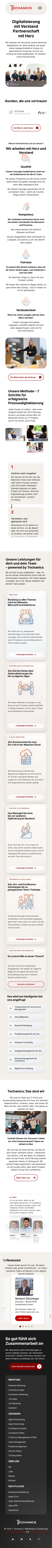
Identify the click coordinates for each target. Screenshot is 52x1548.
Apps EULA (13, 1496)
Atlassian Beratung (16, 1385)
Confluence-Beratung (18, 1394)
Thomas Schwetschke (15, 1531)
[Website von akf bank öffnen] (14, 112)
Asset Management (17, 1442)
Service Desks (14, 1451)
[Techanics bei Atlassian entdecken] (13, 1539)
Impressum (13, 1510)
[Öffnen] (40, 8)
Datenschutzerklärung (18, 1492)
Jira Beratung (14, 1403)
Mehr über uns (23, 1178)
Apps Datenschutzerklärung (21, 1501)
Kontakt (12, 1480)
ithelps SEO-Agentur (39, 1531)
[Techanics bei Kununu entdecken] (30, 1539)
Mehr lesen (23, 1318)
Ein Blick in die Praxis (23, 128)
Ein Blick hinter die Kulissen (23, 377)
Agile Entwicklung (16, 1419)
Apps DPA (13, 1505)
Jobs (10, 1471)
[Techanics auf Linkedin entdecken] (22, 1539)
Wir (9, 1467)
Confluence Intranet (17, 1428)
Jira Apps (12, 1399)
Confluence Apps (16, 1390)
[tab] (20, 1326)
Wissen (11, 1476)
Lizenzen (12, 1408)
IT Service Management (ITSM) (22, 1437)
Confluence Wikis (16, 1433)
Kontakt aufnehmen (26, 984)
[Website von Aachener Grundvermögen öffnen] (39, 112)
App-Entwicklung (16, 1424)
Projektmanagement (17, 1446)
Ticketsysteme (15, 1455)
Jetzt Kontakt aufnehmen (23, 1366)
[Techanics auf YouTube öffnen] (39, 1539)
